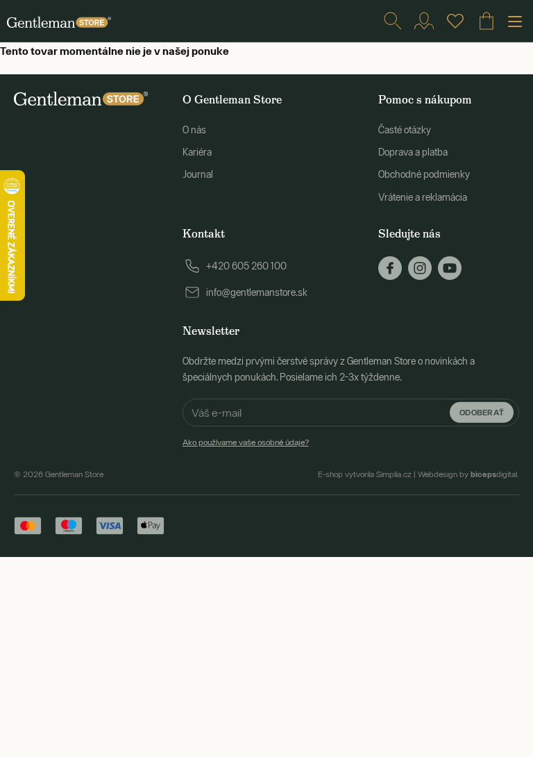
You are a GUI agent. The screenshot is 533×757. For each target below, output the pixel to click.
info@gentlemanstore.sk (256, 292)
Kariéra (197, 152)
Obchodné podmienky (424, 174)
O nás (194, 129)
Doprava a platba (413, 152)
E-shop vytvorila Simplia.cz (365, 474)
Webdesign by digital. (468, 474)
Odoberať (481, 412)
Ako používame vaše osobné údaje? (246, 442)
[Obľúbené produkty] (455, 21)
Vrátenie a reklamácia (422, 197)
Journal (198, 174)
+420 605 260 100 (246, 266)
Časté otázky (404, 129)
